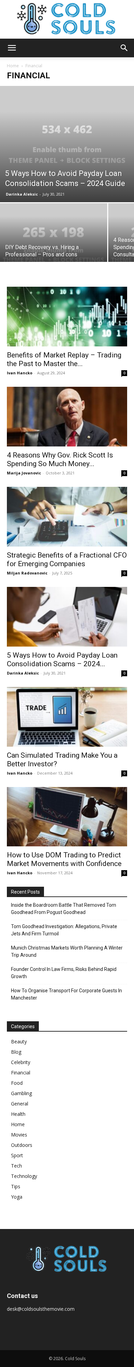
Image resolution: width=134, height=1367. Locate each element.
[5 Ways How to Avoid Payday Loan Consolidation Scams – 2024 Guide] (67, 144)
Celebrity (20, 1062)
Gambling (21, 1093)
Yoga (16, 1196)
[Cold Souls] (67, 19)
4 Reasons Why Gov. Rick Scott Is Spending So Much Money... (60, 459)
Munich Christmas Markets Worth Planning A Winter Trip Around (67, 951)
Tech (16, 1165)
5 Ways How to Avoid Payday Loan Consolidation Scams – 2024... (62, 659)
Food (17, 1083)
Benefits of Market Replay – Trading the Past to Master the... (64, 359)
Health (18, 1114)
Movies (19, 1134)
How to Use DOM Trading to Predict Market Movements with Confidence (64, 859)
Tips (15, 1186)
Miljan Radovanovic (27, 573)
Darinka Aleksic (22, 194)
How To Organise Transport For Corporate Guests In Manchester (66, 994)
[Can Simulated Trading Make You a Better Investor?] (67, 717)
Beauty (19, 1041)
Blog (16, 1052)
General (19, 1103)
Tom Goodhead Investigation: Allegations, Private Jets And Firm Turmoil (64, 930)
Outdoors (21, 1145)
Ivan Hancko (19, 372)
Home (13, 66)
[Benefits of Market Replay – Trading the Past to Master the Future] (67, 316)
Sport (17, 1155)
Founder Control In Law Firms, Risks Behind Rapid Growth (63, 972)
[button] (12, 48)
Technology (24, 1176)
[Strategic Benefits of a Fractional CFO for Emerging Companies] (67, 517)
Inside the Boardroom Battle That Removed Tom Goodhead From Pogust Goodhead (63, 908)
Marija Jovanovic (24, 472)
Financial (20, 1072)
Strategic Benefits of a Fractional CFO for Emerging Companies (67, 559)
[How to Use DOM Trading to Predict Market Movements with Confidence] (67, 817)
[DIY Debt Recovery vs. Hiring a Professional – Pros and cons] (53, 243)
